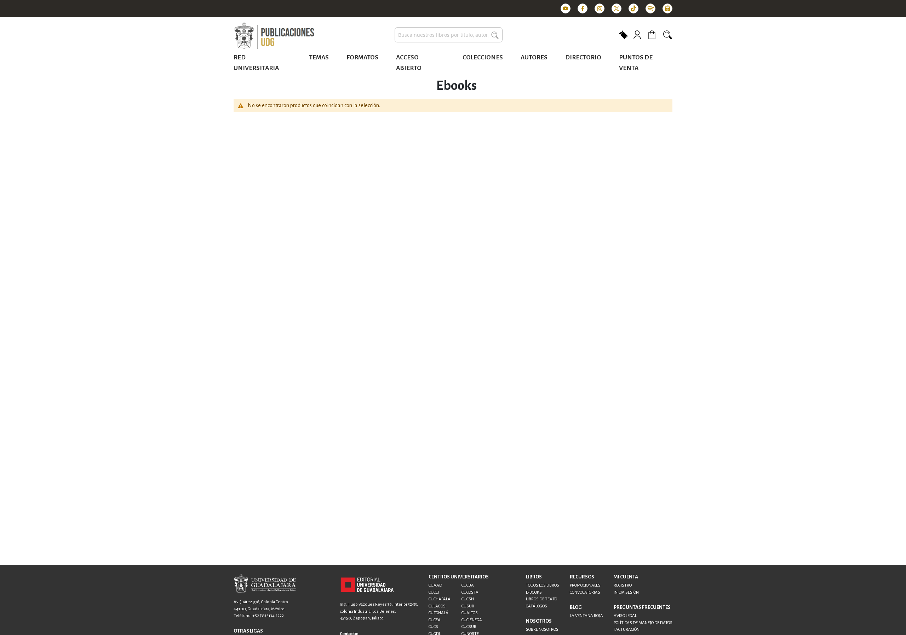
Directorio (583, 57)
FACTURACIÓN (627, 629)
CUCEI (434, 592)
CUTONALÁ (438, 613)
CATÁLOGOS (536, 606)
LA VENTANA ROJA (586, 615)
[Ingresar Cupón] (623, 34)
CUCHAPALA (440, 599)
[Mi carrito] (653, 34)
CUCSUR (468, 626)
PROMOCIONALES (585, 585)
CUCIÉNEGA (471, 620)
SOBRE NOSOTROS (542, 629)
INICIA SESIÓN (626, 592)
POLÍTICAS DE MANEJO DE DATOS (643, 623)
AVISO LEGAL (625, 615)
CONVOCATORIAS (585, 592)
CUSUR (467, 606)
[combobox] (449, 34)
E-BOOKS (534, 592)
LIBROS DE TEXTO (541, 599)
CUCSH (467, 599)
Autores (534, 57)
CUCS (433, 626)
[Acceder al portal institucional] (367, 584)
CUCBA (467, 585)
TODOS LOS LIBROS (542, 585)
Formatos (362, 57)
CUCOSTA (469, 592)
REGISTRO (623, 585)
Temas (319, 57)
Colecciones (483, 57)
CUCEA (435, 620)
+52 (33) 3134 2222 (268, 615)
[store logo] (274, 36)
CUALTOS (469, 613)
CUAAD (435, 585)
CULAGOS (437, 606)
